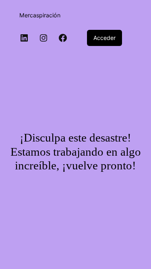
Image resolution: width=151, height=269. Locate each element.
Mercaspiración (39, 15)
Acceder (104, 37)
